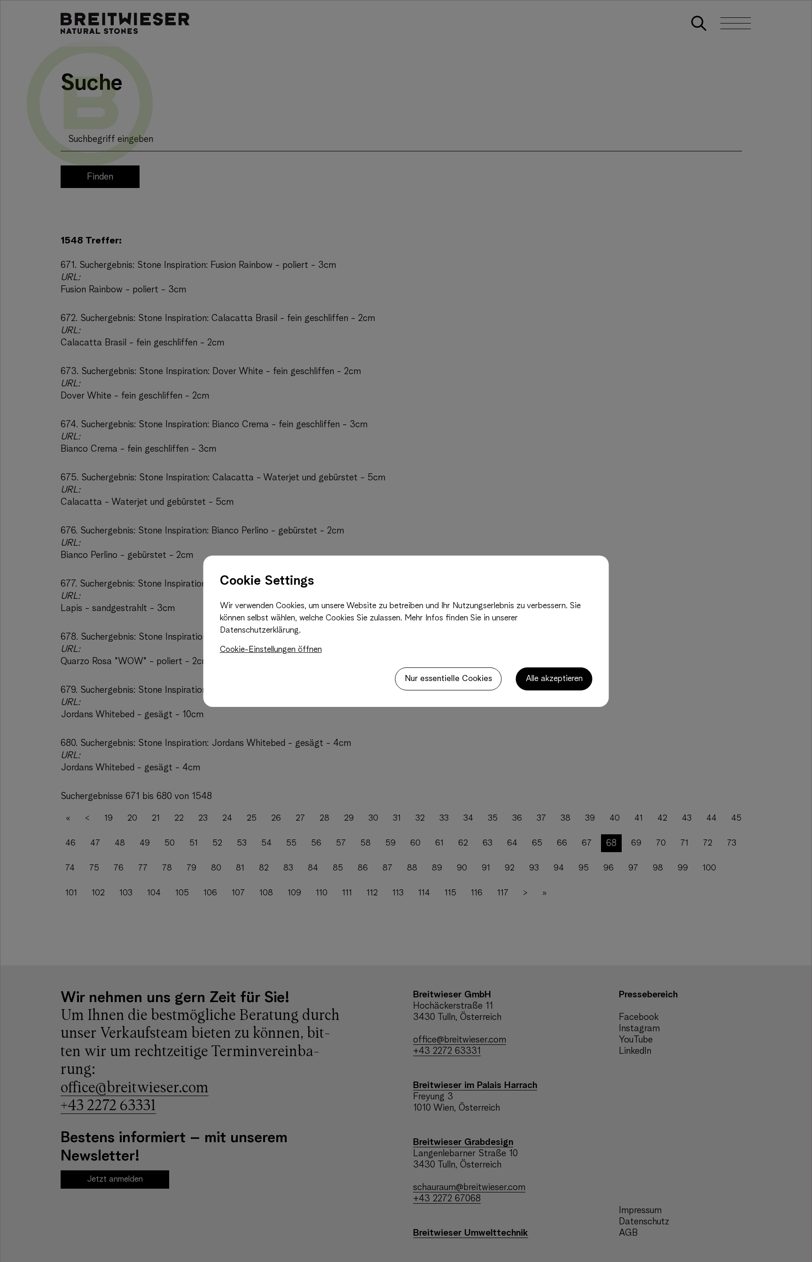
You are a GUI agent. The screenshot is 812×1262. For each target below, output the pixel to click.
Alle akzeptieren (554, 678)
